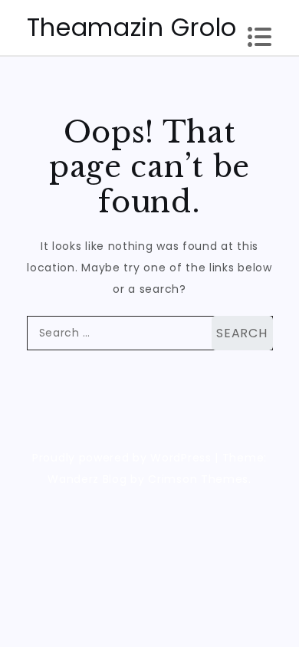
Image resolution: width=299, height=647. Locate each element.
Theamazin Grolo (132, 27)
